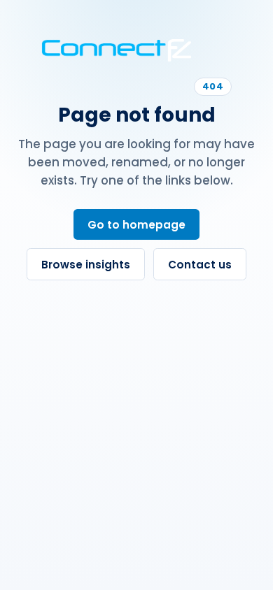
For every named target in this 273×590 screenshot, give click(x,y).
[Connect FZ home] (116, 50)
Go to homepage (137, 224)
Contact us (200, 264)
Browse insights (85, 264)
